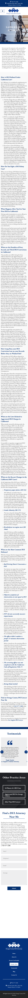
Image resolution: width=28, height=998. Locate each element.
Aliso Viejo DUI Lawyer (12, 802)
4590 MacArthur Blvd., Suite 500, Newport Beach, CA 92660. (15, 4)
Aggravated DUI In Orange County (14, 795)
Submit (14, 888)
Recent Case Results (14, 960)
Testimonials (14, 968)
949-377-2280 (15, 2)
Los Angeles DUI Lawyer (15, 720)
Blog (14, 971)
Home (14, 953)
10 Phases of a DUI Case (13, 788)
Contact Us (14, 975)
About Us (14, 957)
